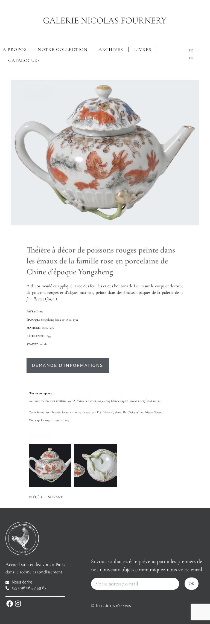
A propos (15, 49)
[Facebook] (9, 603)
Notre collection (63, 49)
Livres (142, 49)
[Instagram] (18, 603)
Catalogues (24, 60)
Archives (111, 49)
